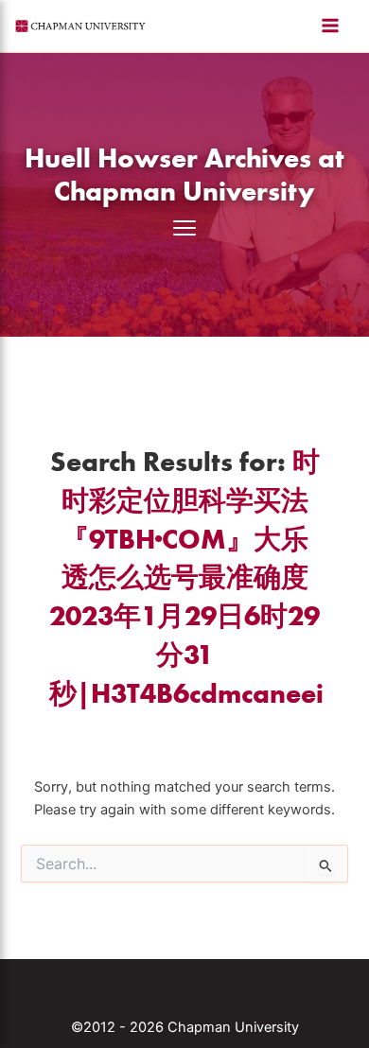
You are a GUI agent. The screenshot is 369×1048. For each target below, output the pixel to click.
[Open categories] (184, 228)
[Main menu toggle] (330, 25)
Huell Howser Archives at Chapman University (184, 174)
